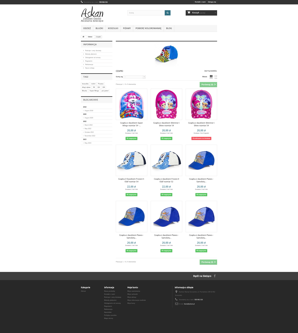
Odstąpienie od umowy (93, 57)
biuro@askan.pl (189, 304)
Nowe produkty (109, 291)
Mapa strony (108, 318)
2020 (84, 114)
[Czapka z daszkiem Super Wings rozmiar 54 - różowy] (131, 104)
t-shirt (93, 84)
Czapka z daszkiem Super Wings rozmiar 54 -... (131, 124)
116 (98, 87)
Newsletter (108, 312)
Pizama (100, 84)
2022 (84, 121)
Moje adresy (131, 297)
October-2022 (89, 132)
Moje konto (132, 287)
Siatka (211, 78)
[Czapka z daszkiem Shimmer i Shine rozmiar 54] (166, 104)
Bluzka (84, 91)
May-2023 (88, 143)
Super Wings (94, 91)
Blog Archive (90, 100)
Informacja (90, 44)
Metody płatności (91, 54)
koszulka (85, 84)
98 (94, 87)
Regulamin (88, 61)
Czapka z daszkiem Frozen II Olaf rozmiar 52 (166, 180)
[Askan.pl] (102, 14)
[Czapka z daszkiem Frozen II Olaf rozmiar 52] (166, 160)
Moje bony (131, 303)
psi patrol (105, 91)
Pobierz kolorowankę (148, 28)
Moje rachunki (132, 294)
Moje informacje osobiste (136, 300)
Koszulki (113, 28)
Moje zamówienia (133, 291)
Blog (169, 28)
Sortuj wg (119, 77)
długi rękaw (86, 87)
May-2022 (88, 128)
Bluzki (99, 28)
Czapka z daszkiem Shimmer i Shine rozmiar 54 (166, 124)
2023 (84, 139)
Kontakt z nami (200, 2)
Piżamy (127, 28)
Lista (215, 78)
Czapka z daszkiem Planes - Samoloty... (201, 180)
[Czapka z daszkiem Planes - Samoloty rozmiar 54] (131, 216)
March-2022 (89, 125)
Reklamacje (89, 64)
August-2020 (89, 118)
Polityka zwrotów (110, 315)
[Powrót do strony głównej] (83, 36)
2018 (84, 107)
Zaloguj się (212, 2)
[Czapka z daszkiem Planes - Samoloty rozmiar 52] (201, 160)
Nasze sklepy (89, 68)
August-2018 (89, 110)
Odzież (87, 28)
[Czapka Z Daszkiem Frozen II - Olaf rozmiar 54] (131, 160)
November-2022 (90, 136)
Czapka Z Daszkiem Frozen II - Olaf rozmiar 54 (131, 180)
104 (103, 87)
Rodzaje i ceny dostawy (93, 50)
